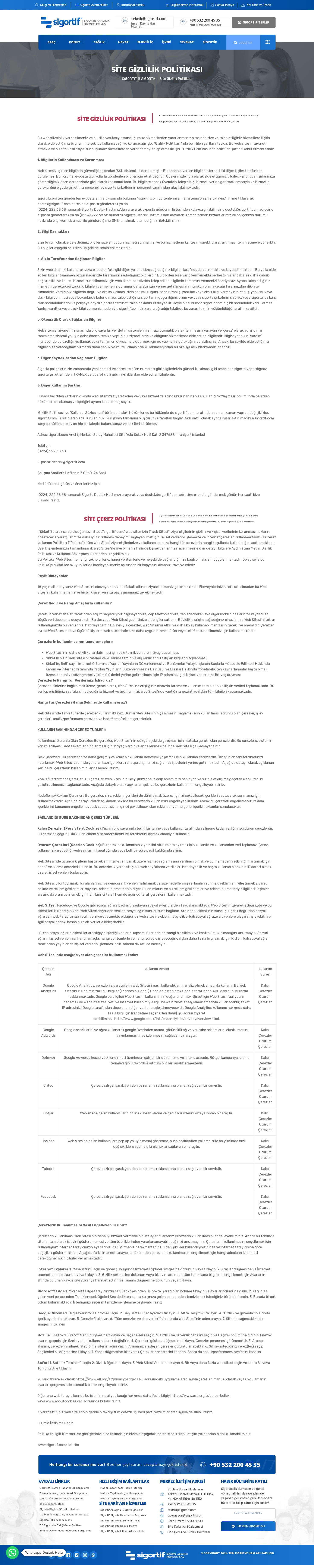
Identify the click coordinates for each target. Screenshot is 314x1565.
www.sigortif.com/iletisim (58, 1445)
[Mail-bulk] (52, 1555)
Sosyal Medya (224, 5)
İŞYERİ (166, 42)
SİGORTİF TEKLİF (255, 22)
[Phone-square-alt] (60, 1555)
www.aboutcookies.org (64, 1401)
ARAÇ (51, 42)
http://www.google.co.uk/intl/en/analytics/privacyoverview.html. (167, 1019)
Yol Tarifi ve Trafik (258, 5)
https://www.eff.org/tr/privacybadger (106, 1379)
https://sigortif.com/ (108, 532)
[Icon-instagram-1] (85, 1555)
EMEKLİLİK (145, 42)
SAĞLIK (99, 42)
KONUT (74, 42)
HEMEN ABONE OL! (251, 1526)
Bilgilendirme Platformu (187, 5)
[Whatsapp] (93, 1555)
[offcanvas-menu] (267, 42)
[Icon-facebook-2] (68, 1555)
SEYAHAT (187, 42)
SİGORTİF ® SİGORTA (138, 79)
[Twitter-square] (77, 1555)
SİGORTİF (210, 42)
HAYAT (123, 42)
